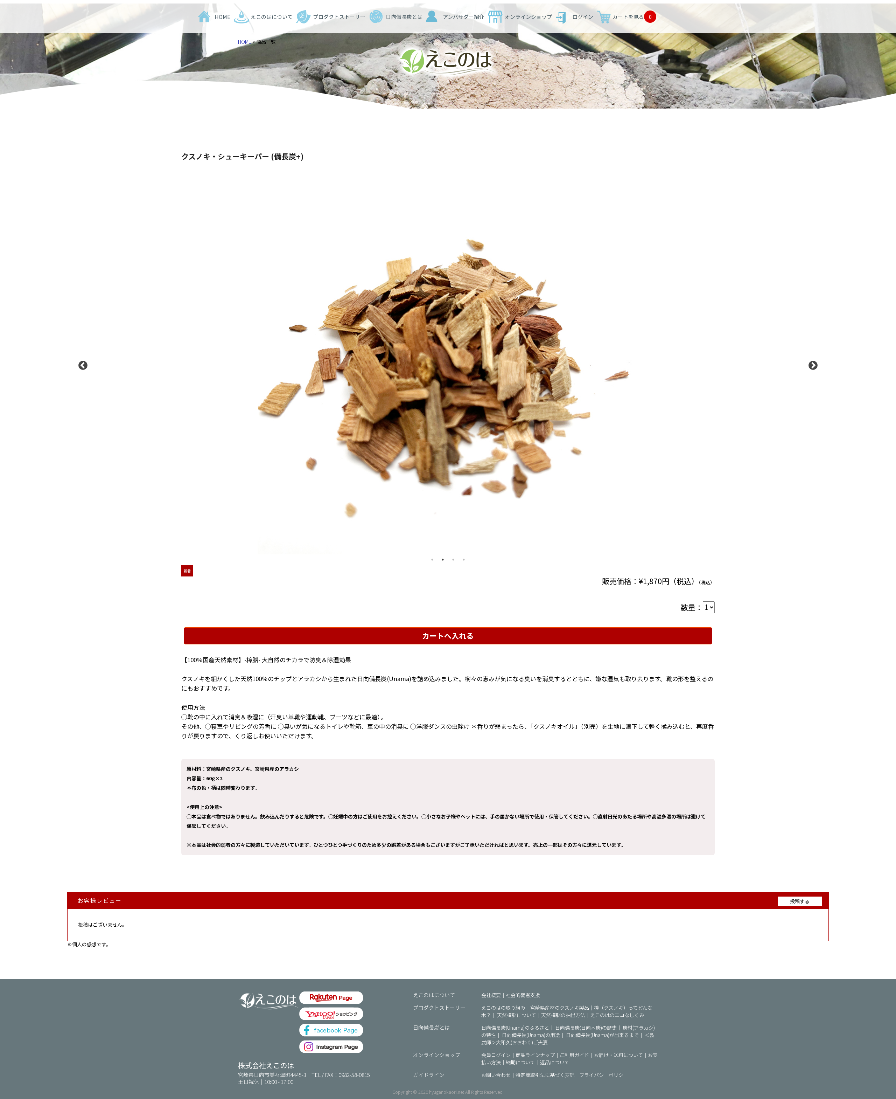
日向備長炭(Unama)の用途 (531, 1034)
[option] (448, 363)
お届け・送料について (618, 1054)
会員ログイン (496, 1054)
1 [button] (432, 559)
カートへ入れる (448, 635)
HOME (222, 16)
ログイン (582, 16)
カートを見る (632, 16)
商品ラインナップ (535, 1054)
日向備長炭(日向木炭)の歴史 (586, 1027)
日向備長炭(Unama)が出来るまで (602, 1034)
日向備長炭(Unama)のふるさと (515, 1027)
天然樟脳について (516, 1014)
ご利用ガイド (574, 1054)
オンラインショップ (528, 16)
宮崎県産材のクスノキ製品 (559, 1007)
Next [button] (811, 363)
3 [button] (453, 559)
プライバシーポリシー (603, 1074)
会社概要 (491, 994)
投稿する (800, 901)
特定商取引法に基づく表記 (545, 1074)
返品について (554, 1062)
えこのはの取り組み (503, 1007)
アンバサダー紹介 (463, 16)
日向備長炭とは (404, 16)
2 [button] (442, 559)
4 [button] (463, 559)
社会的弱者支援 (523, 994)
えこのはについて (272, 16)
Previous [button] (81, 363)
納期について (520, 1062)
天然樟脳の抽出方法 (563, 1014)
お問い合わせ (496, 1074)
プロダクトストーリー (339, 16)
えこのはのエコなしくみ (617, 1014)
